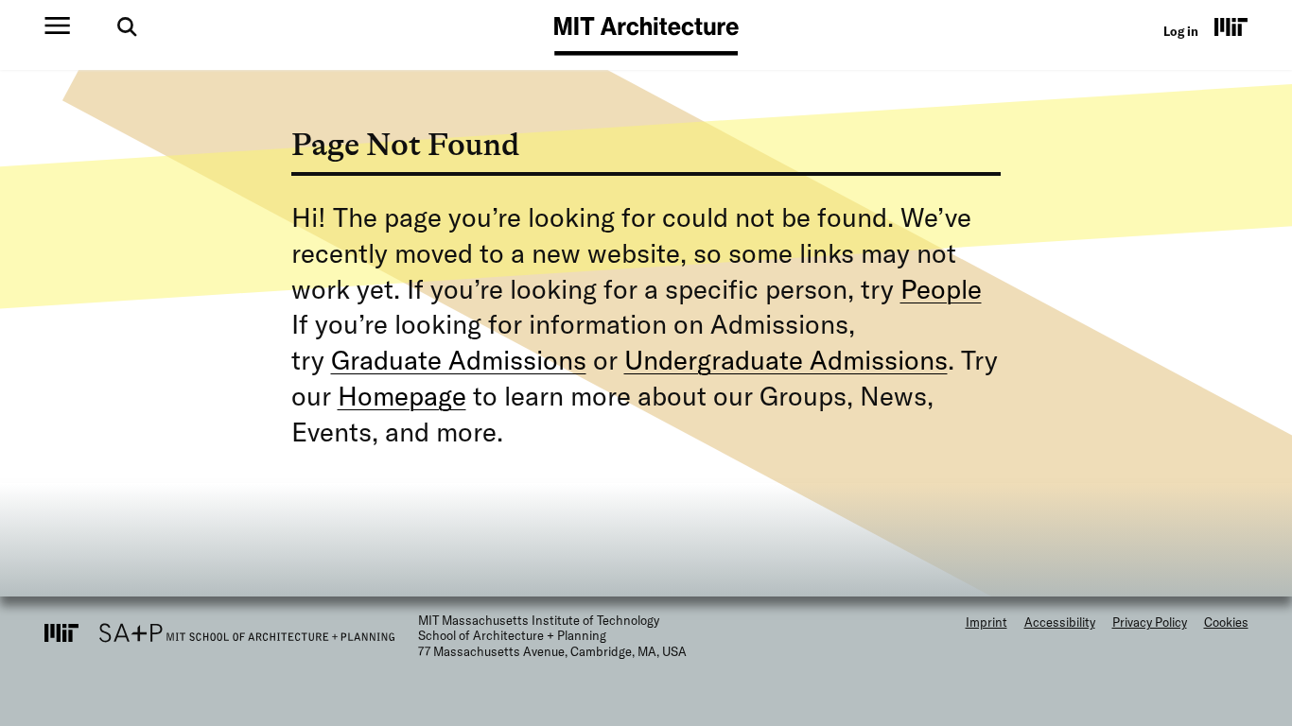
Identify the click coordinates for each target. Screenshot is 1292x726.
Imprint (986, 622)
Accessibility (1059, 622)
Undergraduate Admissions (786, 359)
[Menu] (57, 25)
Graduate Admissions (458, 359)
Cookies (1226, 622)
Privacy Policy (1149, 622)
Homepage (402, 395)
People (941, 288)
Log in (1180, 31)
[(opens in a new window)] (1231, 26)
